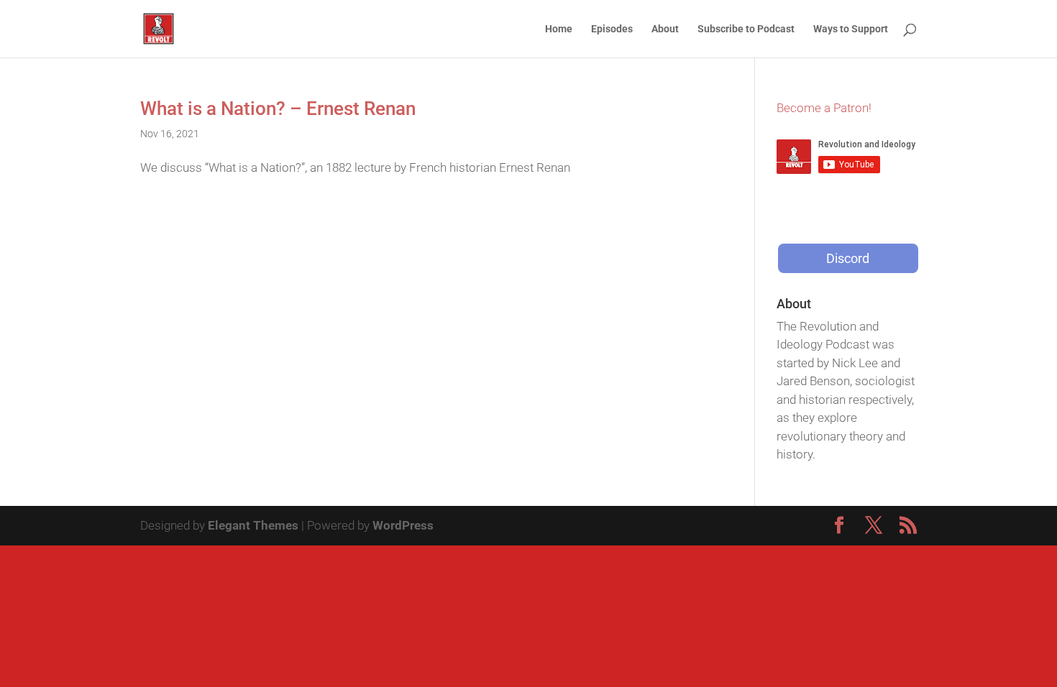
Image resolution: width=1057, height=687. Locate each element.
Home (558, 29)
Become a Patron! (824, 108)
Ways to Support (850, 29)
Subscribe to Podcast (746, 29)
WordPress (403, 525)
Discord (847, 258)
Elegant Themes (253, 525)
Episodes (612, 29)
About (665, 29)
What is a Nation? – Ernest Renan (278, 108)
